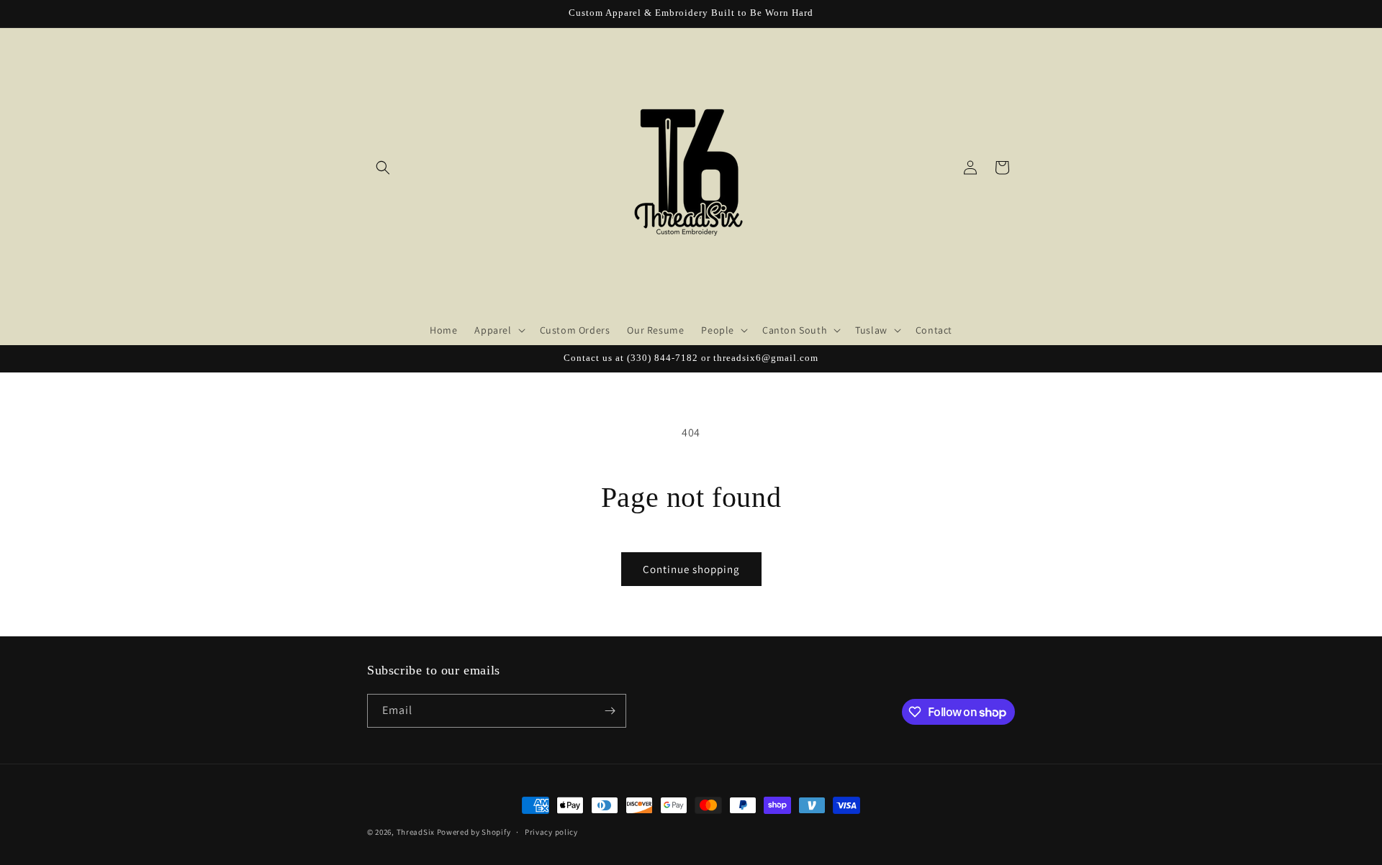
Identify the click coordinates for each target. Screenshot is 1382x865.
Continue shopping (691, 569)
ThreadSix (416, 832)
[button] (383, 167)
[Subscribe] (609, 711)
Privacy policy (551, 832)
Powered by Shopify (474, 832)
